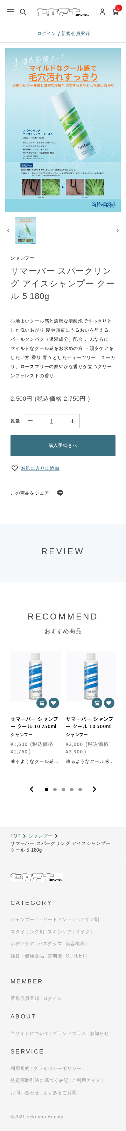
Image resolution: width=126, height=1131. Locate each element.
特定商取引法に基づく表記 (39, 1080)
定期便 (55, 956)
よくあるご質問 (60, 1092)
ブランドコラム (69, 1033)
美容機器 (75, 943)
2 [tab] (55, 789)
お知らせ (99, 1033)
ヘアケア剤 (87, 919)
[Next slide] (117, 230)
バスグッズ (50, 943)
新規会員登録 (75, 33)
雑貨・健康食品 (27, 956)
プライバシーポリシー (57, 1068)
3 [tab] (63, 789)
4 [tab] (72, 789)
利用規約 (20, 1068)
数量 (15, 421)
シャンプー (40, 836)
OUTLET (75, 956)
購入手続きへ (63, 445)
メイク (82, 931)
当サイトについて (29, 1033)
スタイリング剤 (27, 931)
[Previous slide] (8, 230)
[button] (25, 230)
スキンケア (60, 931)
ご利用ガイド (86, 1080)
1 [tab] (46, 789)
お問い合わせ (25, 1092)
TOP (15, 836)
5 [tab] (80, 789)
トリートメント (55, 919)
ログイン (47, 33)
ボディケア (22, 943)
